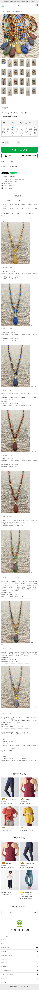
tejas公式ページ (5, 982)
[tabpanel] (19, 36)
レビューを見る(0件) (8, 186)
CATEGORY (4, 936)
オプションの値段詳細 (8, 176)
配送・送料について (6, 955)
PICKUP (3, 940)
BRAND (3, 943)
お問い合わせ (10, 156)
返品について (5, 963)
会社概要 (3, 951)
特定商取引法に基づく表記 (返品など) (12, 179)
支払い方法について (6, 959)
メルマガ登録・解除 (6, 970)
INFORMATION (5, 947)
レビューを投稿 (6, 188)
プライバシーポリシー (7, 974)
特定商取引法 (5, 966)
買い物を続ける (6, 183)
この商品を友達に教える (9, 181)
